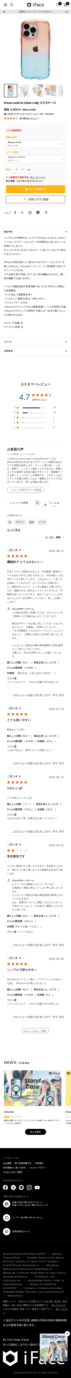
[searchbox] (20, 502)
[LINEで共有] (38, 212)
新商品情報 (9, 1112)
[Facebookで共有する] (15, 212)
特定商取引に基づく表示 (14, 1167)
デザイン (20, 522)
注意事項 (8, 351)
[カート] (65, 4)
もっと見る (13, 530)
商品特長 (8, 231)
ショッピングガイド (37, 1167)
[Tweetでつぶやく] (22, 212)
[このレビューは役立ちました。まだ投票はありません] (54, 695)
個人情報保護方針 (23, 1163)
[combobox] (54, 537)
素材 (31, 522)
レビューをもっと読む (35, 1031)
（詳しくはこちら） (37, 177)
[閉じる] (67, 1333)
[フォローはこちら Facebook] (5, 1187)
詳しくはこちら (59, 1305)
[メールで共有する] (45, 212)
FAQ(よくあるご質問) (13, 1172)
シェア (7, 213)
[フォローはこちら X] (13, 1187)
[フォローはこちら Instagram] (30, 212)
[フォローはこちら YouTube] (37, 1187)
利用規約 (39, 1163)
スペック (8, 341)
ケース (42, 522)
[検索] (11, 4)
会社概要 (7, 1163)
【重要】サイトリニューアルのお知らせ (35, 11)
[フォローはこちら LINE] (21, 1187)
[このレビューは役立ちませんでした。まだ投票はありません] (60, 695)
